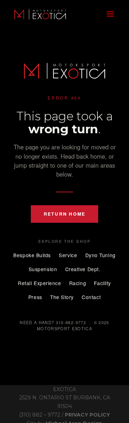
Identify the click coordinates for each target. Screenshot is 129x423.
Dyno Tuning (100, 255)
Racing (77, 283)
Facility (102, 283)
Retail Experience (39, 283)
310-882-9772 (71, 322)
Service (68, 255)
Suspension (43, 269)
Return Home (65, 214)
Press (35, 297)
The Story (62, 297)
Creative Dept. (83, 269)
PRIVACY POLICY (87, 415)
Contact (91, 297)
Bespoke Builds (32, 255)
